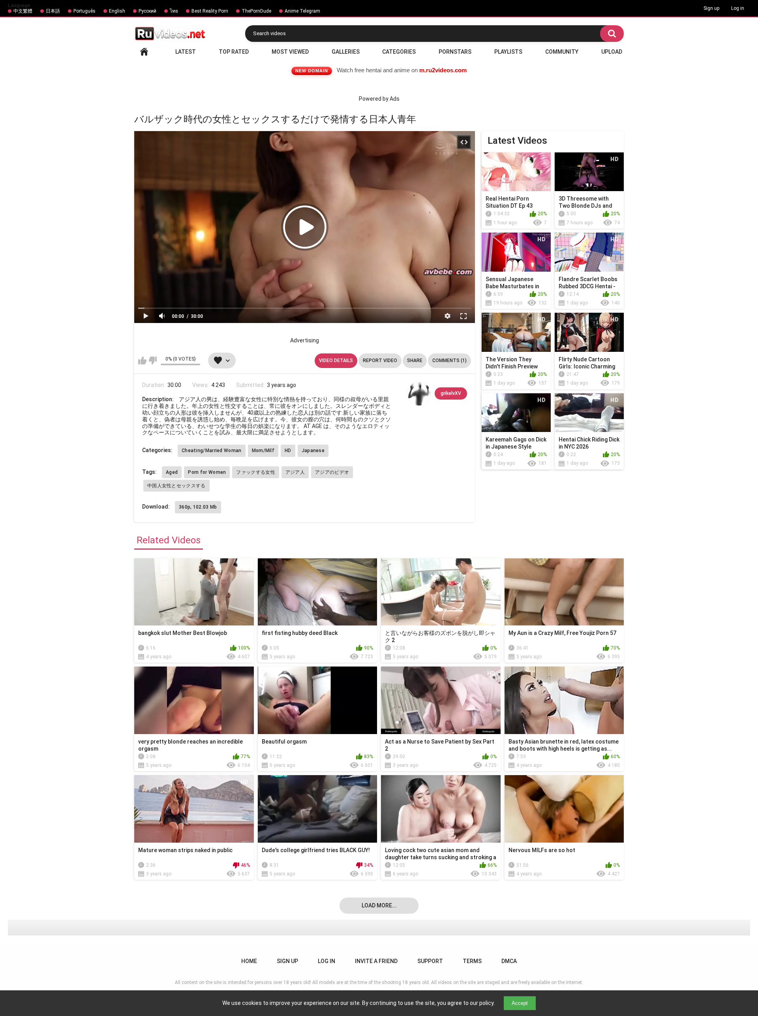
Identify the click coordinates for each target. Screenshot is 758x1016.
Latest (185, 52)
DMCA (509, 961)
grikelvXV (451, 393)
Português (84, 11)
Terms (472, 961)
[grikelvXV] (419, 394)
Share (414, 360)
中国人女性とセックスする (176, 485)
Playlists (508, 52)
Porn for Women (207, 472)
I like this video (142, 360)
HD (288, 450)
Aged (172, 472)
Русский (147, 11)
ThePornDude (256, 11)
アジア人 (295, 472)
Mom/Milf (263, 450)
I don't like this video (152, 360)
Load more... (379, 905)
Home (144, 52)
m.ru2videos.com (443, 70)
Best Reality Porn (209, 11)
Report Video (380, 360)
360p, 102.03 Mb (198, 507)
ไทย (174, 11)
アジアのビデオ (332, 472)
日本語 (53, 11)
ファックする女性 (255, 472)
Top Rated (234, 52)
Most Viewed (290, 52)
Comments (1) (449, 360)
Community (561, 52)
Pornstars (455, 52)
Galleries (346, 52)
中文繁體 (22, 11)
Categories (399, 52)
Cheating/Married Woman (212, 450)
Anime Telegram (302, 11)
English (117, 11)
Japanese (313, 450)
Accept (520, 1003)
